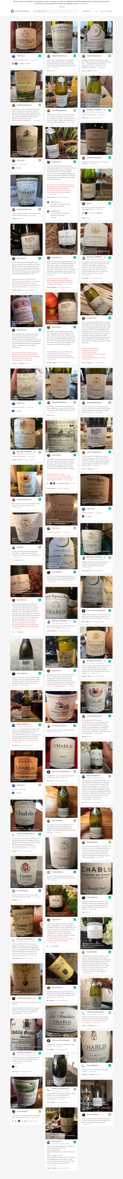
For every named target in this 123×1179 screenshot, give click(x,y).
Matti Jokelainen (57, 820)
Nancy (23, 1170)
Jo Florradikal (21, 1111)
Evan (83, 912)
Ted (13, 1071)
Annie (28, 63)
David (13, 958)
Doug (83, 570)
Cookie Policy (83, 3)
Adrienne (99, 213)
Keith (19, 460)
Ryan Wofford (91, 1065)
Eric (13, 745)
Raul (83, 278)
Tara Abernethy (92, 952)
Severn (19, 290)
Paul (83, 218)
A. (18, 851)
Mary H (89, 203)
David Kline (21, 258)
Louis (92, 213)
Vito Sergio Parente (58, 726)
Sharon (14, 290)
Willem (52, 1049)
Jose (86, 118)
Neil (48, 70)
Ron (89, 676)
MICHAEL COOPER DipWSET (25, 452)
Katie (22, 63)
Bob (86, 278)
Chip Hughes (21, 673)
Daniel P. (14, 460)
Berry (51, 781)
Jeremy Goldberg (92, 1114)
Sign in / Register (106, 11)
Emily (66, 483)
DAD (83, 118)
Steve (25, 1121)
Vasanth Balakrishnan (24, 105)
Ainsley (19, 547)
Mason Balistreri (22, 724)
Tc (28, 1121)
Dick (48, 1049)
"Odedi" (54, 1168)
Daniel (51, 1000)
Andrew (49, 197)
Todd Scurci (21, 56)
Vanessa (14, 218)
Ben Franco (56, 1141)
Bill (48, 1000)
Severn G (54, 202)
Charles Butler (22, 891)
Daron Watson (56, 987)
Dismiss (61, 7)
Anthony (90, 1025)
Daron (17, 1071)
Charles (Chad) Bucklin (25, 833)
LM (86, 802)
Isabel (92, 1173)
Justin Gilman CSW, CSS (25, 998)
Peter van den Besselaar (60, 771)
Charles (14, 900)
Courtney (20, 632)
